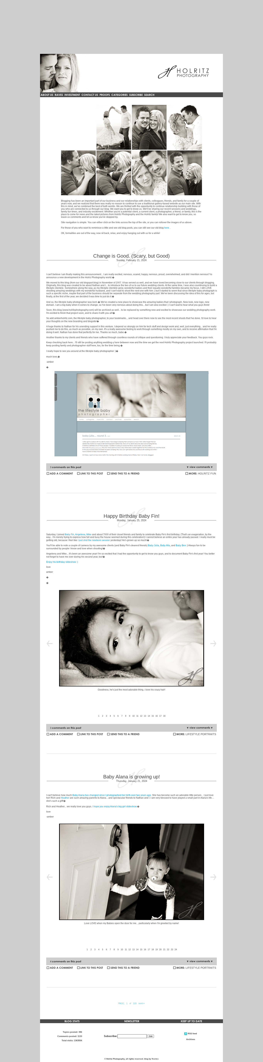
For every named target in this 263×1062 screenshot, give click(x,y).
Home (78, 127)
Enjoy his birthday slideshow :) (62, 562)
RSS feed (149, 172)
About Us (114, 127)
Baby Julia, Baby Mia (159, 545)
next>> (141, 1003)
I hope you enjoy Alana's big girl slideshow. (114, 806)
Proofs (113, 172)
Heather (65, 797)
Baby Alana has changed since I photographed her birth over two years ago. (112, 795)
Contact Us (78, 172)
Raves (149, 127)
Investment (184, 127)
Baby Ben (181, 545)
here (166, 227)
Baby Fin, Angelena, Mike (78, 534)
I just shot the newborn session (94, 540)
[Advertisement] (131, 27)
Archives (185, 172)
